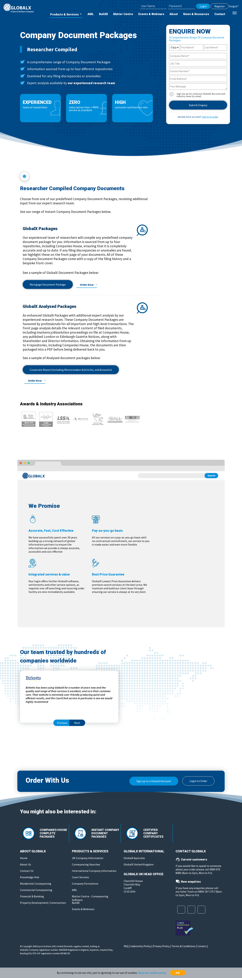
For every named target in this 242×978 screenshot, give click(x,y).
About (174, 14)
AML (91, 14)
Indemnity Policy (140, 946)
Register (219, 6)
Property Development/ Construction (43, 902)
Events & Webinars (151, 14)
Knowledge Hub (29, 877)
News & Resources (196, 14)
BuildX (103, 14)
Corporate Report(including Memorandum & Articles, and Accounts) (71, 369)
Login (203, 6)
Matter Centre (123, 14)
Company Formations (41, 201)
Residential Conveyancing (35, 883)
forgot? (233, 6)
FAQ (126, 946)
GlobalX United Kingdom (139, 864)
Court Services (38, 190)
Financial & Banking (32, 896)
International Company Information (44, 166)
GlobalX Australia (134, 858)
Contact (219, 14)
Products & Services (64, 14)
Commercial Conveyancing (36, 890)
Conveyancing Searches (43, 179)
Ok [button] (178, 972)
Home (23, 858)
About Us (25, 864)
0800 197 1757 (206, 891)
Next (77, 723)
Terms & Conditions (183, 946)
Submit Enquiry (198, 105)
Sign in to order (210, 116)
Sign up (153, 781)
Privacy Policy (161, 946)
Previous (62, 723)
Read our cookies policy (152, 972)
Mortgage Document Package (48, 284)
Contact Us (26, 871)
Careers (202, 946)
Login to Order (198, 781)
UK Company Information (42, 153)
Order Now (87, 284)
